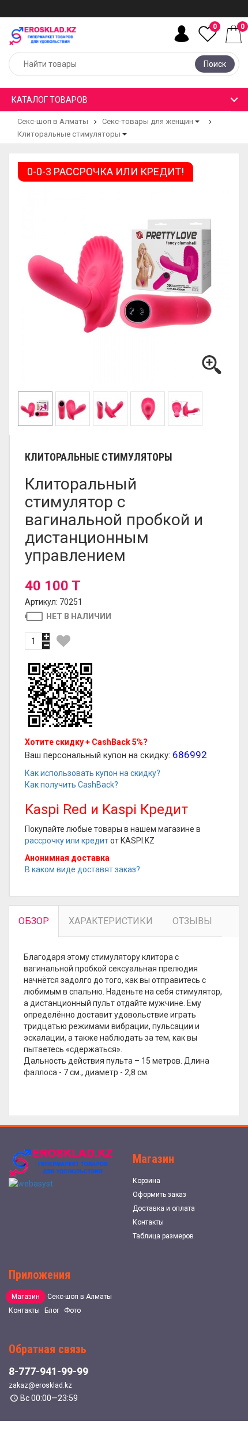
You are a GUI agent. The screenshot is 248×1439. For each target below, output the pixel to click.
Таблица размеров (163, 1236)
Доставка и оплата (164, 1208)
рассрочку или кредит (66, 840)
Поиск (215, 64)
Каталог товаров (50, 99)
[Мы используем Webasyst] (31, 1183)
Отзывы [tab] (192, 921)
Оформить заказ (159, 1195)
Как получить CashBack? (71, 784)
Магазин (26, 1297)
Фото (72, 1310)
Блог (51, 1310)
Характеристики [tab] (111, 921)
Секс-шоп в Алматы (52, 121)
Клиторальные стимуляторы (69, 134)
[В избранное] (63, 641)
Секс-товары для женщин (147, 121)
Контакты (148, 1222)
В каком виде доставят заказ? (82, 869)
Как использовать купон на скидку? (92, 773)
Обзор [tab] (33, 921)
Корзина (146, 1181)
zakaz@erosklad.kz (40, 1385)
